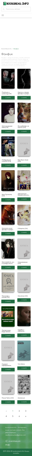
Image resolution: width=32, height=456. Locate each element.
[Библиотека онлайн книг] (16, 3)
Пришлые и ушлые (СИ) (6, 296)
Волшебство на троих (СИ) (23, 126)
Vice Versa (21, 364)
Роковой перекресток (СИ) (6, 366)
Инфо (7, 445)
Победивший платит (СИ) (6, 160)
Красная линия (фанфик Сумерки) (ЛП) (8, 230)
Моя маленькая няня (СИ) (7, 126)
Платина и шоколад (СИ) (6, 93)
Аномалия (21, 398)
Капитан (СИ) (23, 296)
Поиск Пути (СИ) (8, 398)
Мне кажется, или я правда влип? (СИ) (8, 263)
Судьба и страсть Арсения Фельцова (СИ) (23, 332)
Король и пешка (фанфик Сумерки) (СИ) (24, 94)
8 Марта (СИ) (23, 228)
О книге (8, 97)
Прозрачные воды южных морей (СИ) (6, 332)
